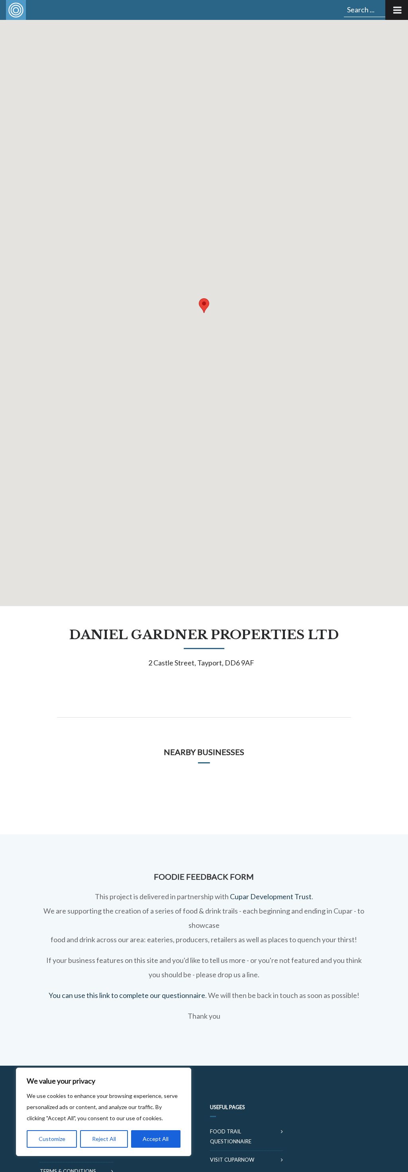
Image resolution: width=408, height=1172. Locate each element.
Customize (52, 1138)
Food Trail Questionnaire (230, 1136)
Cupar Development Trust (271, 896)
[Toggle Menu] (396, 10)
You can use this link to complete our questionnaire (127, 995)
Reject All (104, 1138)
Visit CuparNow (232, 1159)
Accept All (156, 1138)
